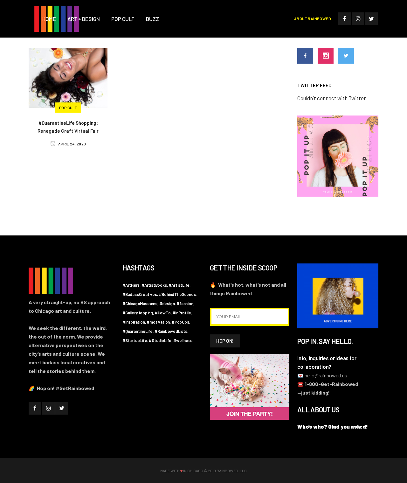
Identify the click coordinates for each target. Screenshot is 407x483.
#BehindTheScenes (177, 294)
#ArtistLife (179, 285)
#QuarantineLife (137, 331)
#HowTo (163, 312)
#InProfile (181, 312)
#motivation (158, 322)
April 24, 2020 (71, 144)
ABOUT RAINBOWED (312, 18)
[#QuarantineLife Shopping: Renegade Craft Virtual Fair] (68, 77)
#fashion (184, 303)
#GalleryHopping (137, 312)
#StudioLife (160, 340)
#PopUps (180, 322)
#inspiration (133, 322)
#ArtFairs (131, 285)
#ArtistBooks (154, 285)
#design (167, 303)
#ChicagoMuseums (139, 303)
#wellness (182, 340)
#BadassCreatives (139, 294)
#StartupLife (134, 340)
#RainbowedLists (171, 331)
